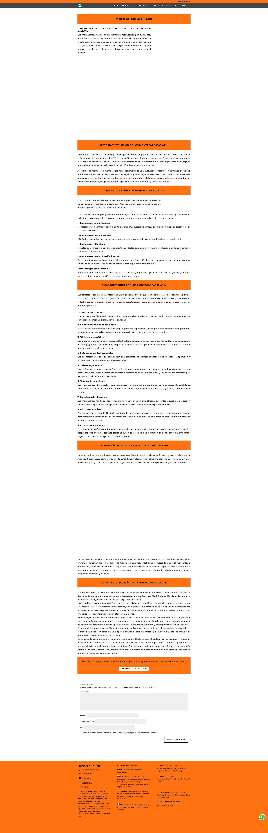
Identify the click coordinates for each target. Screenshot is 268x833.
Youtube (86, 778)
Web (81, 728)
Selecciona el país (182, 1)
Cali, (136, 777)
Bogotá (131, 777)
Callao (171, 779)
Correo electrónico (87, 721)
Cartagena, (139, 782)
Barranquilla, (122, 779)
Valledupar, (121, 784)
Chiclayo (184, 779)
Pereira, (147, 779)
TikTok (85, 787)
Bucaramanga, (132, 779)
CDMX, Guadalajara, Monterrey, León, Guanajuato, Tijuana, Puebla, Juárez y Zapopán (133, 807)
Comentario (85, 691)
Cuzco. (162, 781)
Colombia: (124, 777)
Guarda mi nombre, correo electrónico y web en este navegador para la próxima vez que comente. (119, 733)
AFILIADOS (182, 5)
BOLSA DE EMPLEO (156, 5)
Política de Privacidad (165, 805)
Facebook (87, 773)
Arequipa (165, 779)
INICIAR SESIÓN (170, 5)
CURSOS (124, 5)
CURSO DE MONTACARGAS (134, 669)
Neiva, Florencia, (128, 782)
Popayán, (139, 784)
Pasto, (119, 782)
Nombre (83, 715)
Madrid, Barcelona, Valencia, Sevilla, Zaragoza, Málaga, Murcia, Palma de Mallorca (133, 793)
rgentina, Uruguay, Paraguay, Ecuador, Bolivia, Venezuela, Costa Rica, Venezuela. (173, 795)
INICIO (116, 5)
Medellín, (141, 777)
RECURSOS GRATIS (137, 5)
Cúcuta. (128, 787)
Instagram (87, 783)
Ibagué (141, 779)
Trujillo (177, 779)
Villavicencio (130, 784)
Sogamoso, (121, 787)
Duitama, (147, 784)
